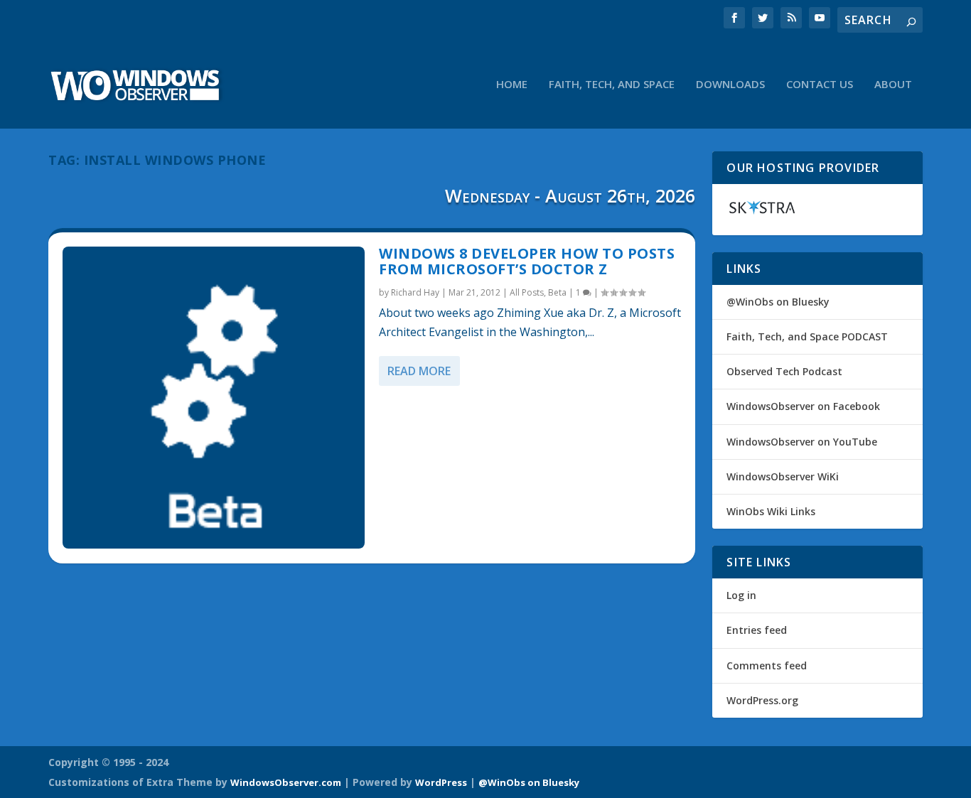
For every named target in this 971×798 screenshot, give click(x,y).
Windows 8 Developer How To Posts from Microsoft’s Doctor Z (527, 261)
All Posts (527, 292)
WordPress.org (762, 700)
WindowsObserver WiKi (782, 476)
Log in (741, 595)
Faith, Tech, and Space (612, 84)
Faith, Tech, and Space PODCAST (807, 336)
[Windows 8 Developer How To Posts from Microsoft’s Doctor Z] (214, 398)
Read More (419, 371)
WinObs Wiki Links (770, 511)
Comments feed (766, 665)
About (893, 84)
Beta (557, 292)
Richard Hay (415, 292)
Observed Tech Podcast (784, 371)
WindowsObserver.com (285, 782)
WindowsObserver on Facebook (803, 406)
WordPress (441, 782)
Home (511, 84)
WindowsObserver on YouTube (801, 441)
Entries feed (756, 630)
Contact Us (819, 84)
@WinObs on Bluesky (778, 301)
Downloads (730, 84)
